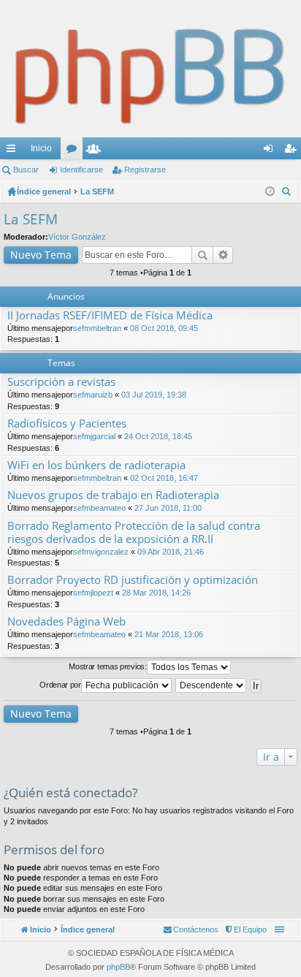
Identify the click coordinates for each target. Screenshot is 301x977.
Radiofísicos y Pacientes (66, 423)
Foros (74, 151)
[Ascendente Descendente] (211, 685)
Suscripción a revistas (61, 382)
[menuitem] (245, 929)
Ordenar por (60, 684)
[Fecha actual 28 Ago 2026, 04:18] (270, 191)
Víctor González (77, 236)
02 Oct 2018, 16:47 (164, 478)
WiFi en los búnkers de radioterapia (96, 465)
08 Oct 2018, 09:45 (164, 328)
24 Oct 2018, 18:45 (158, 436)
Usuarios (96, 151)
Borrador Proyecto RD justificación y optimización (132, 580)
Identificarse (81, 169)
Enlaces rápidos (14, 151)
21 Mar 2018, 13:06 (168, 634)
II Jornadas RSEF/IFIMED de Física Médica (110, 315)
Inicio (41, 148)
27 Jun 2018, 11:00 (168, 507)
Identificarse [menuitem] (271, 151)
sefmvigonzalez (101, 551)
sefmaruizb (93, 394)
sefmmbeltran (97, 328)
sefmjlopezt (93, 592)
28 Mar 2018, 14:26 (156, 592)
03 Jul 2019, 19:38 (153, 394)
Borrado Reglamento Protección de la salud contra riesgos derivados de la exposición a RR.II (133, 532)
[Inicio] (150, 68)
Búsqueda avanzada (223, 255)
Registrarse (145, 169)
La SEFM (31, 219)
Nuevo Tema (41, 255)
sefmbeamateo (99, 507)
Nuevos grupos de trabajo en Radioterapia (113, 495)
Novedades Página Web (66, 621)
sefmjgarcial (94, 436)
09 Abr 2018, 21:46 (170, 551)
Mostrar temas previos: (107, 666)
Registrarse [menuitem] (293, 151)
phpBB (118, 966)
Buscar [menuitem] (288, 193)
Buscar (26, 169)
